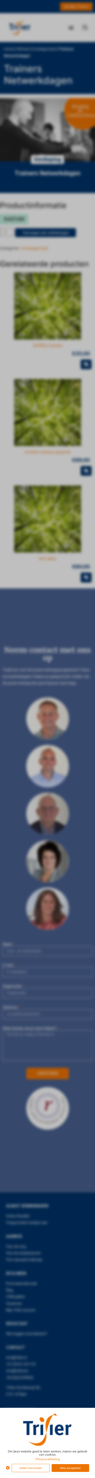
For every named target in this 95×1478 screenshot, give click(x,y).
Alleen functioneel (30, 1468)
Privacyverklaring (48, 1459)
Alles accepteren (70, 1468)
